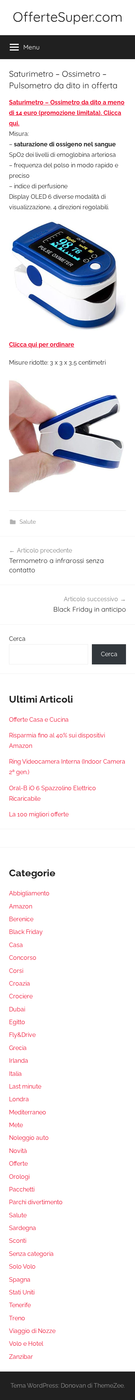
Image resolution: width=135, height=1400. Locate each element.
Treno (17, 1318)
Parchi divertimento (36, 1202)
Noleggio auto (29, 1137)
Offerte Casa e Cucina (39, 719)
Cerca (17, 638)
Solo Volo (22, 1266)
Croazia (19, 983)
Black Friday (26, 931)
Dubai (17, 1009)
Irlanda (18, 1060)
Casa (16, 945)
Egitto (17, 1022)
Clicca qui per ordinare (41, 344)
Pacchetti (21, 1189)
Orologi (19, 1176)
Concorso (22, 957)
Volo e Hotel (26, 1343)
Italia (15, 1073)
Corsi (16, 970)
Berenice (21, 919)
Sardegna (22, 1228)
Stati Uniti (21, 1292)
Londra (19, 1099)
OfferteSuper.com (68, 16)
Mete (16, 1125)
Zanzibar (21, 1356)
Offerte (18, 1163)
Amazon (20, 906)
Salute (28, 521)
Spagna (19, 1279)
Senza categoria (31, 1253)
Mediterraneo (27, 1112)
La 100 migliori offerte (39, 814)
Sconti (17, 1240)
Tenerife (20, 1305)
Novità (18, 1150)
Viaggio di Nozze (32, 1330)
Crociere (21, 996)
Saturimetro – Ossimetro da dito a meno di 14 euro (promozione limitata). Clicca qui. (66, 113)
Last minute (25, 1086)
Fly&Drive (22, 1034)
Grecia (18, 1047)
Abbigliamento (29, 893)
